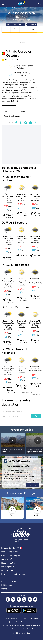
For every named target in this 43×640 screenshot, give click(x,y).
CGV (25, 618)
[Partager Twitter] (21, 122)
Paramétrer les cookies (32, 625)
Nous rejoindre (7, 566)
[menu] (3, 3)
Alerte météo (7, 559)
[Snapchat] (19, 599)
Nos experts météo (9, 551)
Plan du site (33, 618)
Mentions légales (11, 618)
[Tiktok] (35, 599)
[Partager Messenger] (25, 122)
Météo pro (5, 588)
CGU (20, 618)
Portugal (8, 8)
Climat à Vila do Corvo (15, 24)
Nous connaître (8, 563)
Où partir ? (32, 24)
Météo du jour (9, 107)
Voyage (2, 8)
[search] (39, 3)
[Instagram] (24, 599)
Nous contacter (8, 570)
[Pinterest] (30, 599)
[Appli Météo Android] (29, 610)
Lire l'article (32, 485)
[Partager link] (35, 122)
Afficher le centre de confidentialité (22, 629)
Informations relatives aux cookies (22, 622)
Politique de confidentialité (14, 625)
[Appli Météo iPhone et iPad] (13, 610)
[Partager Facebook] (16, 122)
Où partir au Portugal (11, 116)
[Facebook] (8, 599)
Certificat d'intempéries (11, 555)
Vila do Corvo (15, 8)
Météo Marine (7, 585)
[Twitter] (13, 599)
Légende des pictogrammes (13, 574)
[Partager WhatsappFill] (30, 122)
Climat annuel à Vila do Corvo (15, 111)
